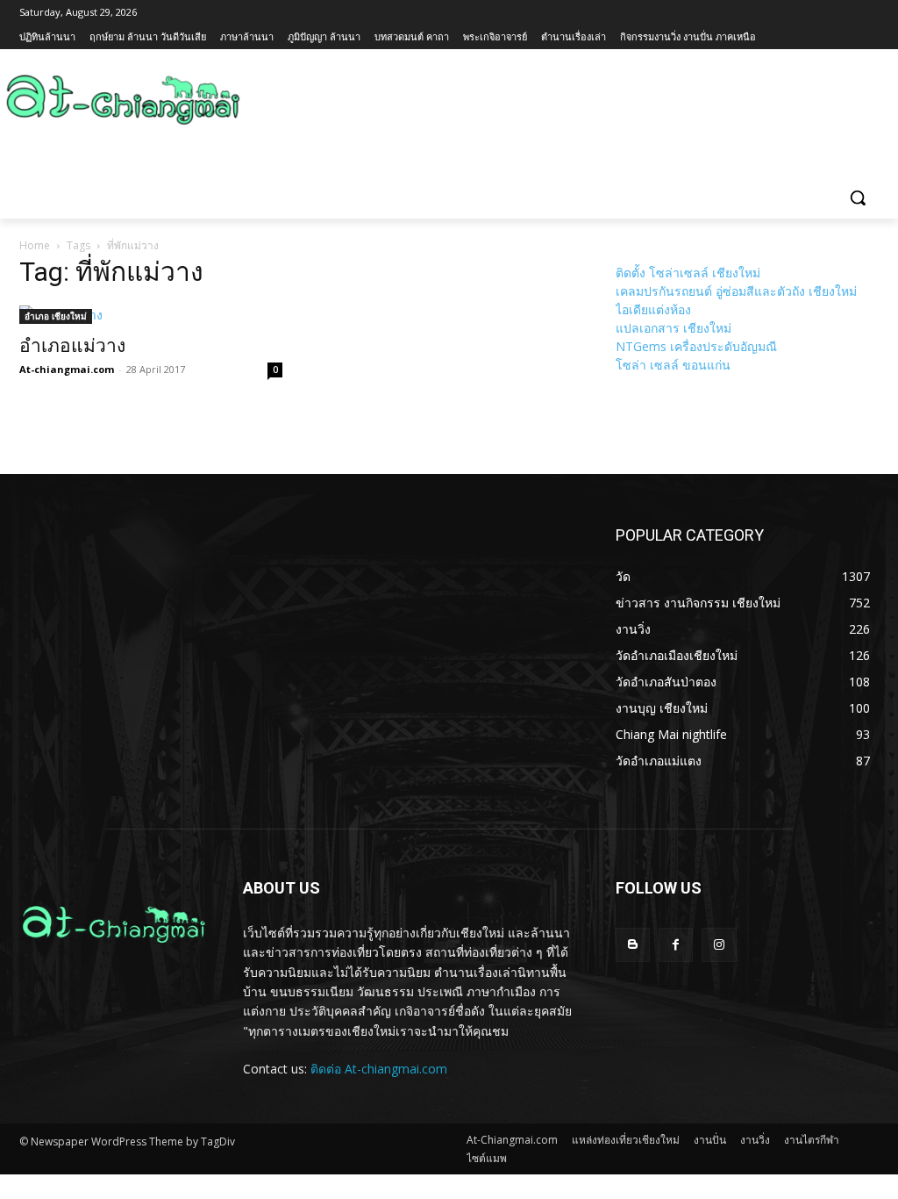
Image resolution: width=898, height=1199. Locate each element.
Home (34, 245)
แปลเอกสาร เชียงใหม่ (673, 327)
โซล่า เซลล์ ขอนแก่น (673, 364)
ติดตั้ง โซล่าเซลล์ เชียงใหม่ (688, 272)
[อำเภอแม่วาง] (150, 314)
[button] (858, 197)
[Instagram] (719, 945)
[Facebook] (676, 945)
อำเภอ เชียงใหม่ (56, 316)
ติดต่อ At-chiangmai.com (378, 1068)
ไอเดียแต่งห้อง (653, 309)
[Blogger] (633, 945)
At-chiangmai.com (66, 369)
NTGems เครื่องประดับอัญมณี (696, 346)
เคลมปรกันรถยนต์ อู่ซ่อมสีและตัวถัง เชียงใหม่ (736, 291)
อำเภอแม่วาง (72, 345)
